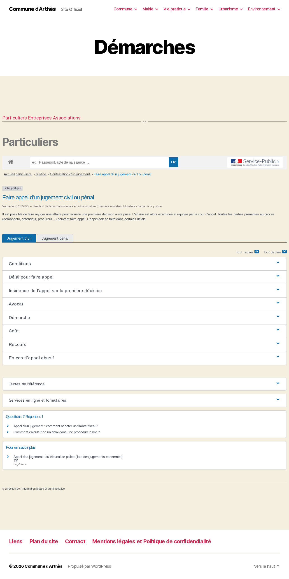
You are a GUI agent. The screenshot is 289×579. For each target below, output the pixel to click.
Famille (202, 9)
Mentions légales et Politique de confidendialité (151, 541)
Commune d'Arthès (32, 9)
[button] (144, 264)
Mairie (147, 9)
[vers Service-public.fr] (255, 162)
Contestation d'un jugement (70, 174)
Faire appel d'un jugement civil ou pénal (122, 174)
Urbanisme (228, 9)
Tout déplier (272, 252)
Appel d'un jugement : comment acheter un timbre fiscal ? (56, 426)
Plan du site (43, 541)
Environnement (261, 9)
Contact (75, 541)
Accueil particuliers (18, 174)
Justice (41, 174)
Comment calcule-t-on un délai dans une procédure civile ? (57, 432)
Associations (67, 118)
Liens (16, 541)
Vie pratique (174, 9)
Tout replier (245, 252)
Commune (123, 9)
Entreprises (40, 118)
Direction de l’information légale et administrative (35, 488)
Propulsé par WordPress (89, 566)
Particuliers (14, 118)
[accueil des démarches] (11, 160)
